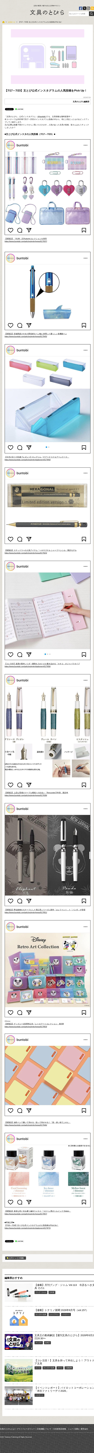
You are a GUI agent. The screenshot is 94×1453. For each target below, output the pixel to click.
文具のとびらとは (7, 1429)
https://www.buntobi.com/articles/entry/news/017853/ (26, 1027)
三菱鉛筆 (69, 1368)
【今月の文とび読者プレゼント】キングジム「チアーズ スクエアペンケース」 (37, 457)
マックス (39, 1342)
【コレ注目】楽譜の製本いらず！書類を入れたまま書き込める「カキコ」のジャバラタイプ (42, 664)
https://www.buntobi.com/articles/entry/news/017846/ (26, 1125)
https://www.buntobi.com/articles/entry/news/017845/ (26, 336)
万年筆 (52, 1292)
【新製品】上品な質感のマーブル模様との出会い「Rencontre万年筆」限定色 (36, 793)
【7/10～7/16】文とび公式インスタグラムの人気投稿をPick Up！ (31, 1225)
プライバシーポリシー (26, 1429)
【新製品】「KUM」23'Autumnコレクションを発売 (26, 239)
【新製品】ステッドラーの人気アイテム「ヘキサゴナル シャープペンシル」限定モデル (41, 550)
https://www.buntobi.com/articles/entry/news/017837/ (26, 241)
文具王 (47, 1342)
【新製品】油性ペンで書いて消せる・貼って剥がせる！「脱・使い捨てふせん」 (38, 1122)
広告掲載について (44, 1429)
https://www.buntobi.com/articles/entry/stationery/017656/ (28, 666)
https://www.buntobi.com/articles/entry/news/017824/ (26, 553)
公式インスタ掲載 (16, 1258)
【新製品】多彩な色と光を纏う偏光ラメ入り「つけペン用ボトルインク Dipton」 (38, 1211)
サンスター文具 (41, 1314)
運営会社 (84, 1429)
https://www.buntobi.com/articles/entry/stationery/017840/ (28, 460)
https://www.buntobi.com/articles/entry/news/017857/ (26, 1214)
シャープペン (54, 1314)
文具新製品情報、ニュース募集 (66, 1429)
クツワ (38, 1368)
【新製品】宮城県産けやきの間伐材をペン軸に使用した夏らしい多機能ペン (36, 334)
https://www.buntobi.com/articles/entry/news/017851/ (26, 912)
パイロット (66, 1314)
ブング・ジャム (41, 1292)
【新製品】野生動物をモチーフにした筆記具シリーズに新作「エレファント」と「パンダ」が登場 (45, 910)
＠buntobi (42, 117)
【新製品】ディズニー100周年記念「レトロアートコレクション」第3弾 (34, 1024)
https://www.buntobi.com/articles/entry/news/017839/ (26, 795)
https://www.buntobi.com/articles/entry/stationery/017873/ (28, 1228)
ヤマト (60, 1368)
